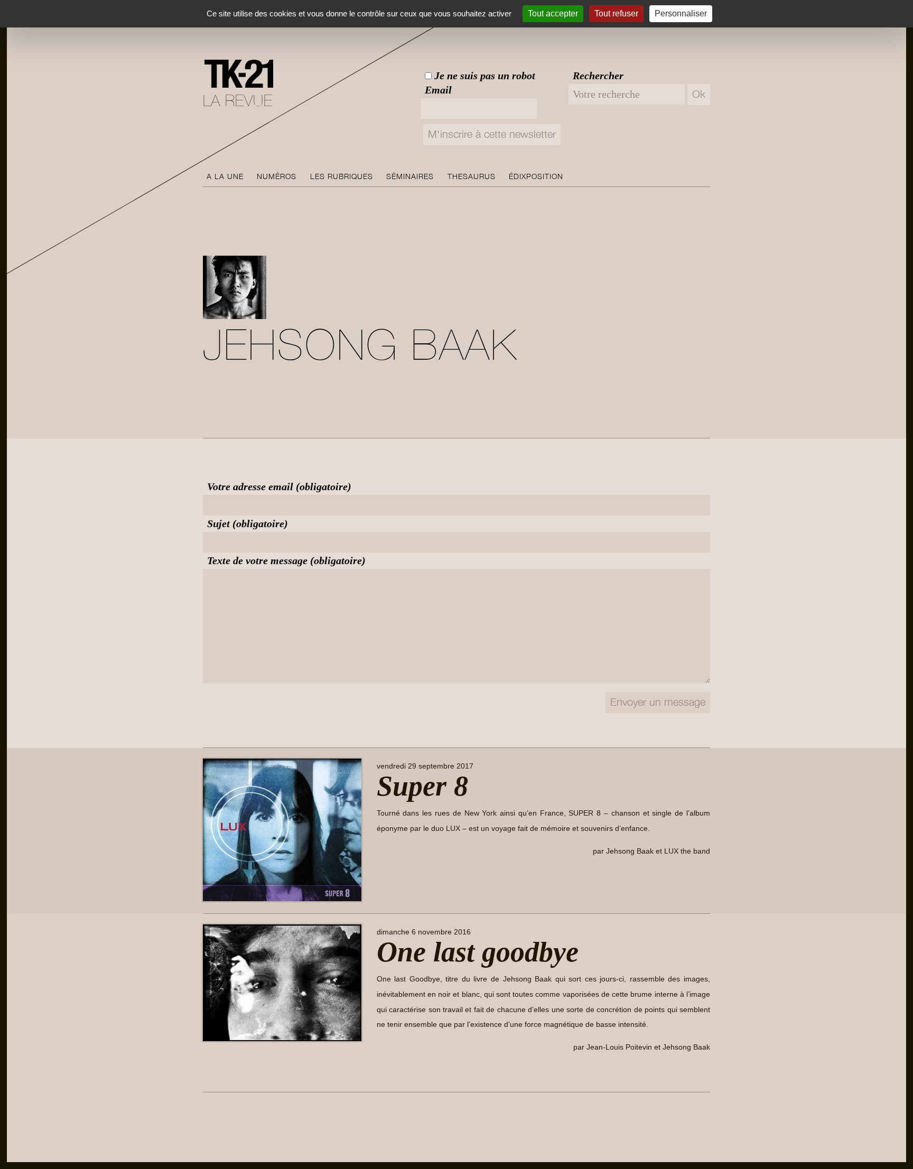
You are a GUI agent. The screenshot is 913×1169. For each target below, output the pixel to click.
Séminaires (410, 176)
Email (438, 90)
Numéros (276, 176)
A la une (225, 176)
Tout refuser (616, 13)
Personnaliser (681, 13)
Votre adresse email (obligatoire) (279, 486)
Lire (392, 875)
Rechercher (598, 75)
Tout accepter (553, 13)
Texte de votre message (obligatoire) (286, 560)
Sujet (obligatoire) (247, 523)
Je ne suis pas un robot (483, 75)
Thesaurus (472, 176)
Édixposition (536, 176)
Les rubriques (341, 176)
